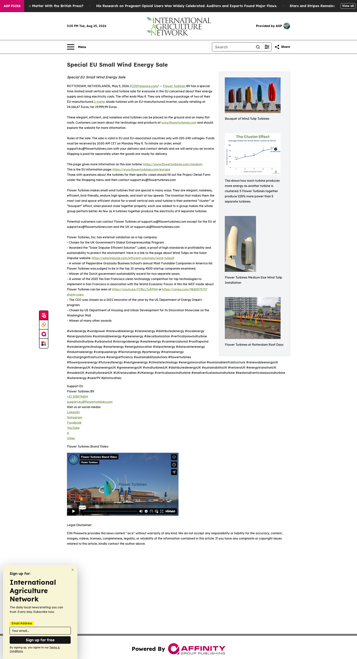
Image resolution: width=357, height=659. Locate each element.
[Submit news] (43, 315)
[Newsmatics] (43, 343)
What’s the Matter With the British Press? (47, 6)
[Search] (257, 47)
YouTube (73, 428)
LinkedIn (73, 412)
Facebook (74, 422)
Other (71, 438)
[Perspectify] (43, 325)
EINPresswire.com (144, 86)
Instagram (74, 417)
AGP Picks (12, 6)
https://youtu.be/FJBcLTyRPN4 (135, 289)
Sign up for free (40, 640)
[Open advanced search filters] (266, 47)
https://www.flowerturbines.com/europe (141, 169)
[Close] (72, 570)
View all (348, 6)
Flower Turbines (174, 86)
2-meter (99, 102)
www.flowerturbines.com (178, 122)
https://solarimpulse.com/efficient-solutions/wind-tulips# (133, 258)
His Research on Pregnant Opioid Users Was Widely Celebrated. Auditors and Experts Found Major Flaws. (186, 6)
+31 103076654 (77, 396)
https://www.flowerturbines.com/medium (172, 164)
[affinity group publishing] (43, 334)
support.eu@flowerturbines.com (89, 402)
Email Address (22, 623)
